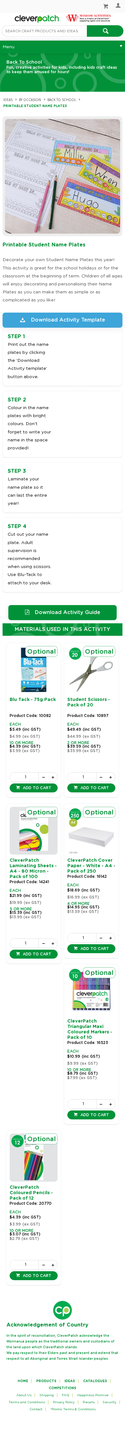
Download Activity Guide (67, 612)
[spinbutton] (24, 777)
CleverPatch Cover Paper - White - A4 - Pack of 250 (91, 866)
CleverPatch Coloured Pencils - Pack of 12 (31, 1193)
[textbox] (44, 31)
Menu (8, 47)
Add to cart (36, 788)
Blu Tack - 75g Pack (33, 699)
